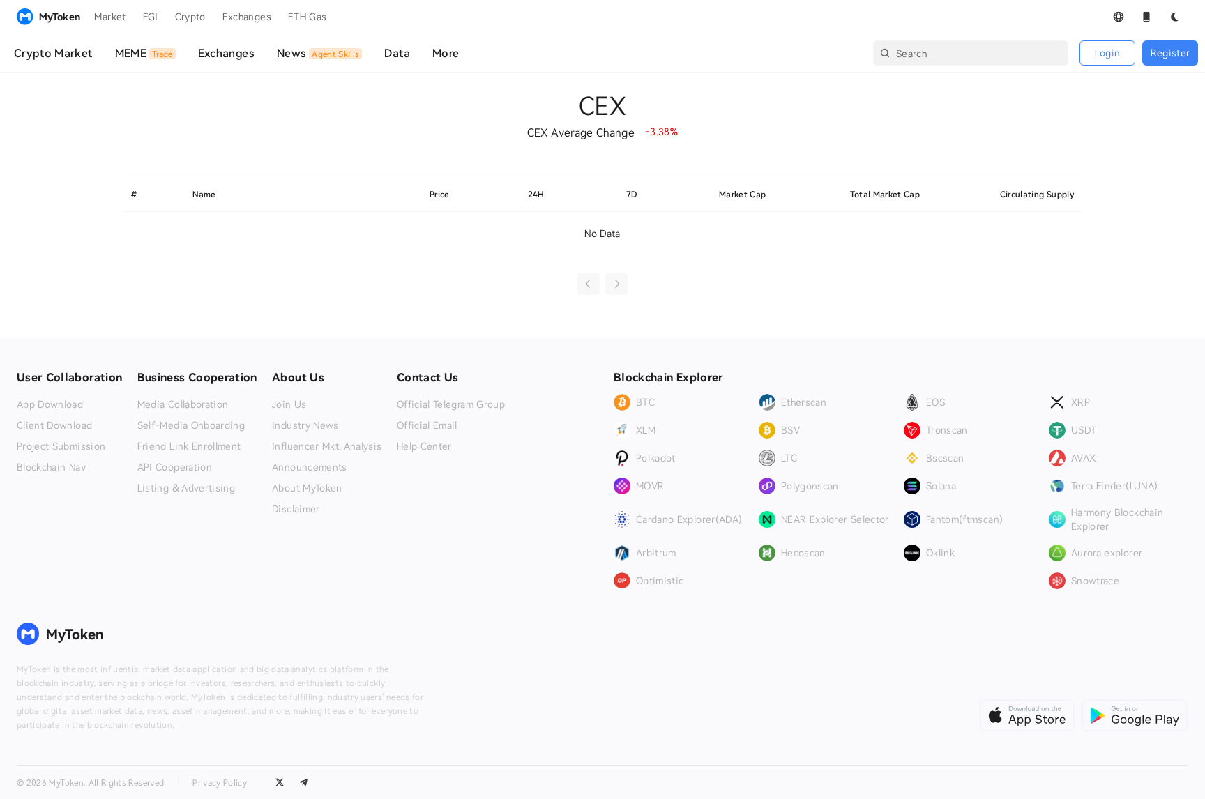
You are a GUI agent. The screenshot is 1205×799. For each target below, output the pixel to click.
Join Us (289, 404)
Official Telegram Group (451, 404)
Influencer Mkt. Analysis (326, 446)
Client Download (54, 425)
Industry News (305, 425)
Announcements (309, 467)
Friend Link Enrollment (189, 446)
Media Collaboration (183, 404)
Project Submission (61, 446)
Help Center (424, 446)
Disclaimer (296, 509)
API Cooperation (174, 467)
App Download (50, 404)
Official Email (427, 425)
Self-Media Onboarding (191, 425)
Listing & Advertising (186, 488)
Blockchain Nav (51, 467)
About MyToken (307, 488)
